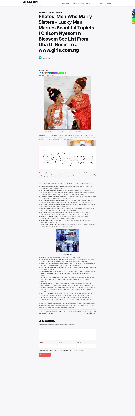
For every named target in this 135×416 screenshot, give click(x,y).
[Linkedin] (49, 73)
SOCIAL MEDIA (66, 3)
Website (79, 342)
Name (41, 342)
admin (49, 57)
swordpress (59, 12)
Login (75, 3)
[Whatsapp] (61, 73)
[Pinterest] (52, 73)
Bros (53, 12)
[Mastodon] (55, 73)
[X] (43, 73)
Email (60, 342)
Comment (42, 327)
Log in (102, 3)
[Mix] (58, 73)
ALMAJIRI (30, 2)
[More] (64, 73)
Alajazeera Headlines (45, 12)
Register (108, 3)
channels (81, 3)
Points (88, 3)
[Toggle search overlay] (93, 3)
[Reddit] (46, 73)
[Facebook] (40, 73)
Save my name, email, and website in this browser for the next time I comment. (62, 350)
